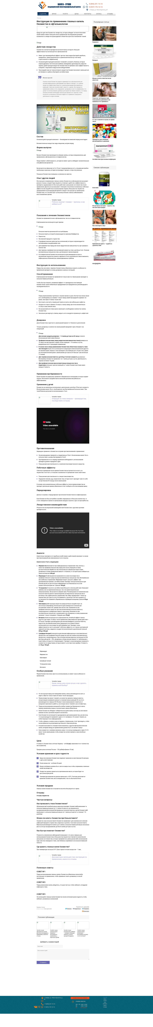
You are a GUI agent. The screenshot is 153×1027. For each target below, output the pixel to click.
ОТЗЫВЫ (105, 1007)
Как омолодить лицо (98, 225)
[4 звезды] (41, 908)
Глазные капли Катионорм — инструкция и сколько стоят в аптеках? (82, 934)
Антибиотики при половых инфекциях (104, 159)
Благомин (95, 187)
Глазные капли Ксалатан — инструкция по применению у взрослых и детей (54, 934)
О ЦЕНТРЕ (105, 997)
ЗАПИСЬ (105, 1005)
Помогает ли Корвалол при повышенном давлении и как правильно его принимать (101, 99)
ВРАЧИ (105, 999)
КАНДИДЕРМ (96, 263)
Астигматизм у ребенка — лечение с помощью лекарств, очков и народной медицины (69, 934)
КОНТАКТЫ (105, 1003)
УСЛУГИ (105, 1000)
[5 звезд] (42, 908)
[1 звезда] (37, 908)
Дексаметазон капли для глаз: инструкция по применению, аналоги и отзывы (42, 934)
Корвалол (95, 42)
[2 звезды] (38, 908)
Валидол (95, 60)
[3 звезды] (40, 908)
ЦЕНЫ (105, 1002)
